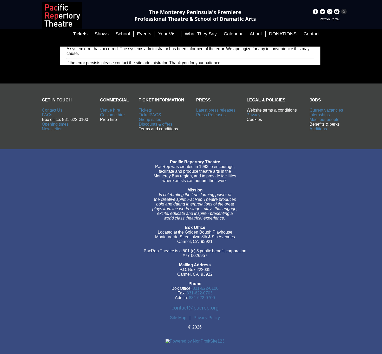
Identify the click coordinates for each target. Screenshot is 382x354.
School (123, 33)
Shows (102, 33)
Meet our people (324, 119)
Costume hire (112, 115)
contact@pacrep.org (195, 308)
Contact (312, 33)
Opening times (55, 124)
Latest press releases (215, 110)
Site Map (178, 318)
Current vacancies (326, 110)
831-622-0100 (206, 288)
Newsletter (52, 129)
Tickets (145, 110)
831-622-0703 (200, 293)
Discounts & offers (155, 124)
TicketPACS (150, 115)
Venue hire (110, 110)
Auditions (318, 129)
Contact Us (52, 110)
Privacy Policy (207, 318)
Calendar (233, 33)
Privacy (253, 115)
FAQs (47, 115)
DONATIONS (283, 33)
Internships (319, 115)
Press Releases (211, 115)
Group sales (150, 119)
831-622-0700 (202, 297)
